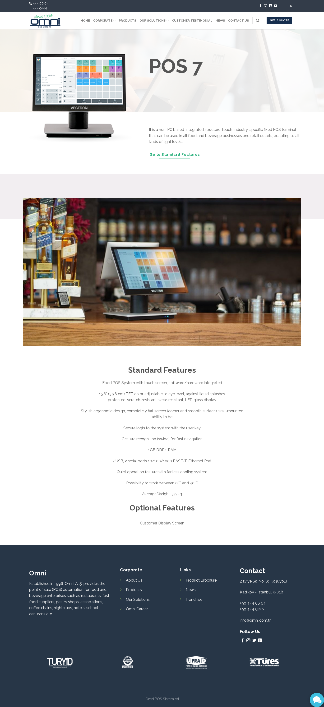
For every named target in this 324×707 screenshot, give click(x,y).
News (191, 590)
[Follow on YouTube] (275, 6)
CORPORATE (102, 20)
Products (134, 590)
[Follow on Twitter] (254, 640)
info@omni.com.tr (255, 620)
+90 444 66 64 (253, 603)
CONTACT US (238, 20)
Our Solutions (138, 599)
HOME (85, 20)
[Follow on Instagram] (265, 6)
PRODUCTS (127, 20)
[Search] (257, 20)
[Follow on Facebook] (260, 6)
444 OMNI (40, 8)
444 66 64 (40, 3)
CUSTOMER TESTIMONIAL (192, 20)
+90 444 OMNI (252, 609)
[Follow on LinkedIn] (270, 6)
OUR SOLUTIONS (152, 20)
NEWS (220, 20)
